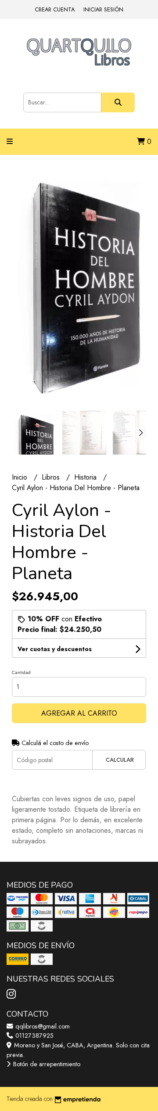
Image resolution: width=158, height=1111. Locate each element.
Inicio (20, 477)
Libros (52, 477)
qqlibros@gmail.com (42, 1026)
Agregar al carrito (79, 713)
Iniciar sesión (103, 9)
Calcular (120, 760)
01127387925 (34, 1035)
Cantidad (21, 672)
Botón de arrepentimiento (45, 1064)
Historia (86, 477)
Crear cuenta (55, 9)
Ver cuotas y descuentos (55, 649)
